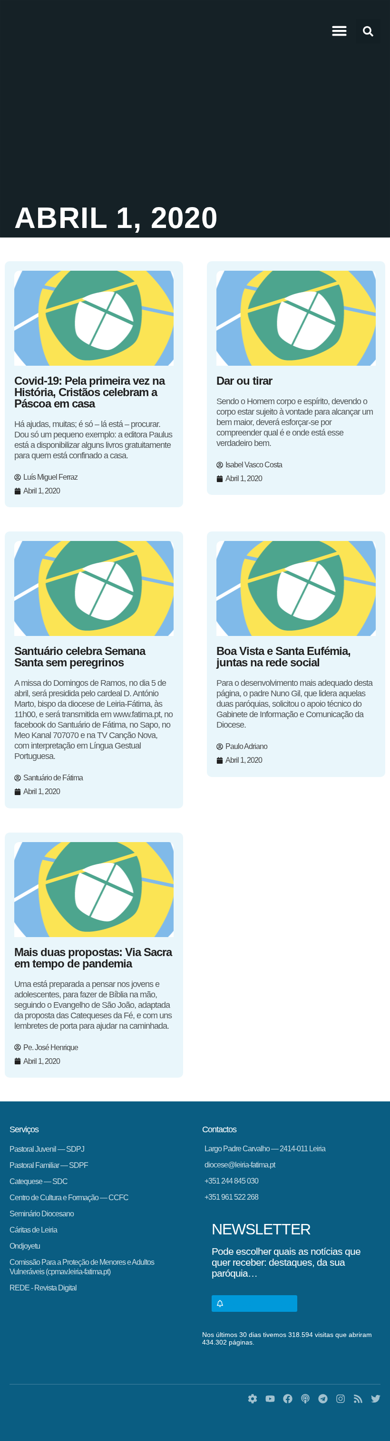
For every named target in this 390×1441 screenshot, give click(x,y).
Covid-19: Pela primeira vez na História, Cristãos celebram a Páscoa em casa (89, 392)
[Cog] (252, 1398)
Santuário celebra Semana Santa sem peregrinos (79, 657)
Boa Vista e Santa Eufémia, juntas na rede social (283, 657)
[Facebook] (287, 1398)
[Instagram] (340, 1398)
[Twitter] (375, 1398)
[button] (339, 31)
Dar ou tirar (244, 380)
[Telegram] (323, 1398)
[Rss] (358, 1398)
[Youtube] (270, 1398)
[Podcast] (305, 1398)
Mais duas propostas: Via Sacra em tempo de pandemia (93, 958)
